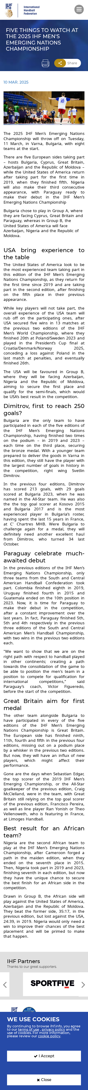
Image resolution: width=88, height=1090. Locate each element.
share (72, 63)
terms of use (28, 1029)
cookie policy (49, 1036)
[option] (44, 984)
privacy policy (53, 1029)
